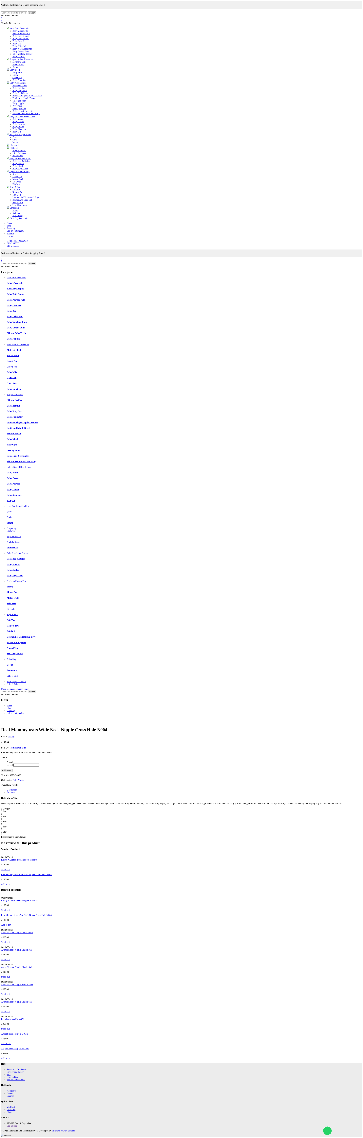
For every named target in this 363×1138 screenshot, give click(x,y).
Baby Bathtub (18, 88)
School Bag (17, 215)
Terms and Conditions (17, 1069)
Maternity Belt (18, 62)
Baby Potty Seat (19, 90)
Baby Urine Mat (19, 46)
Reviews (11, 792)
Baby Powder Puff (20, 38)
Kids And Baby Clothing (20, 134)
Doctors (10, 236)
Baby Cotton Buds (20, 51)
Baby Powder (18, 124)
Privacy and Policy (15, 1072)
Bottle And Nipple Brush (23, 98)
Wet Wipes (17, 106)
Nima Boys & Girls (21, 33)
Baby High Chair (20, 168)
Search (32, 13)
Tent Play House (19, 205)
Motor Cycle (18, 179)
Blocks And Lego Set (22, 200)
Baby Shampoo (19, 129)
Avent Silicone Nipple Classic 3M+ (17, 950)
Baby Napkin (18, 56)
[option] (34, 718)
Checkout (11, 1109)
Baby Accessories (17, 83)
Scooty (15, 174)
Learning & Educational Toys (25, 197)
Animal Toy (17, 202)
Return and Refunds (16, 1079)
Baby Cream (18, 121)
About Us (11, 1091)
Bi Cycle (16, 184)
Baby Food (14, 70)
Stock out (5, 869)
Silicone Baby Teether (22, 54)
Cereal (15, 75)
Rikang (11, 736)
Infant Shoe (17, 155)
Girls (14, 139)
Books (15, 210)
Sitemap (10, 1096)
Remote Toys (18, 192)
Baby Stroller (18, 166)
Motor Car (17, 176)
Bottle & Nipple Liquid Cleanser (27, 95)
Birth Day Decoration (19, 218)
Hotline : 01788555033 (17, 241)
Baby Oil (16, 131)
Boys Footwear (19, 150)
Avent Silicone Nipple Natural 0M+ (17, 984)
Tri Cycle (16, 181)
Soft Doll (16, 195)
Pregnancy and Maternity (18, 344)
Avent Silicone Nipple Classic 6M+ (17, 967)
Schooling (14, 208)
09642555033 (13, 243)
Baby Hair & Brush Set (22, 111)
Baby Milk (17, 72)
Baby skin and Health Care (19, 467)
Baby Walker (18, 163)
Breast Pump (18, 64)
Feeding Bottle (19, 108)
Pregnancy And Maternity (21, 59)
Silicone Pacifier (19, 85)
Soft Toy (16, 189)
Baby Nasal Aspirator (22, 49)
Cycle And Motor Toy (19, 171)
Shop (9, 226)
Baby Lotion (18, 126)
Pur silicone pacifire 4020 (12, 1019)
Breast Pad (17, 67)
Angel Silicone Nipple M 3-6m (15, 1048)
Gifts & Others (13, 684)
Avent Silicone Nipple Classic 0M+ (17, 932)
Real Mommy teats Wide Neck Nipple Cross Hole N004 (26, 874)
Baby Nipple (18, 103)
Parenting (11, 228)
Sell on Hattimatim (15, 231)
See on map (12, 1126)
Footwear (13, 148)
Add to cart (6, 770)
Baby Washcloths (20, 31)
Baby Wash (17, 119)
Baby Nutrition (19, 80)
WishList (11, 1107)
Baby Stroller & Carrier (20, 158)
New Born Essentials (19, 28)
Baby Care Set (19, 41)
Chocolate (17, 77)
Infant (15, 142)
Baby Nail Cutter (20, 93)
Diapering (14, 145)
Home (9, 223)
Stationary (17, 213)
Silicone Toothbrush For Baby (26, 113)
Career (10, 1093)
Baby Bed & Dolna (21, 161)
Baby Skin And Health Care (22, 116)
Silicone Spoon (19, 101)
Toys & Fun (14, 187)
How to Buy (12, 1077)
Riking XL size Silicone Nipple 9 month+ (19, 860)
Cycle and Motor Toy (16, 581)
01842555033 (13, 246)
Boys (14, 137)
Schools (10, 233)
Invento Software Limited (63, 1130)
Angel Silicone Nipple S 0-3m (14, 1034)
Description (12, 790)
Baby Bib (16, 43)
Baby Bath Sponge (20, 36)
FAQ (9, 1074)
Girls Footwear (19, 153)
